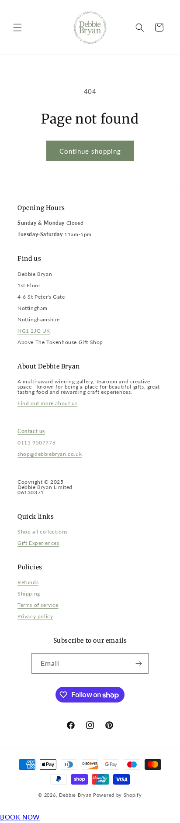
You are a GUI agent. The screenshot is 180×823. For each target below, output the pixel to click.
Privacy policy (35, 616)
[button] (17, 27)
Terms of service (38, 605)
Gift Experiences (38, 543)
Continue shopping (90, 151)
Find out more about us (47, 403)
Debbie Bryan (75, 795)
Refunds (27, 582)
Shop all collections (42, 531)
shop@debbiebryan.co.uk (49, 454)
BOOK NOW (20, 817)
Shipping (28, 593)
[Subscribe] (138, 663)
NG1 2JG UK (33, 330)
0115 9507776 (36, 442)
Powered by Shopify (117, 795)
